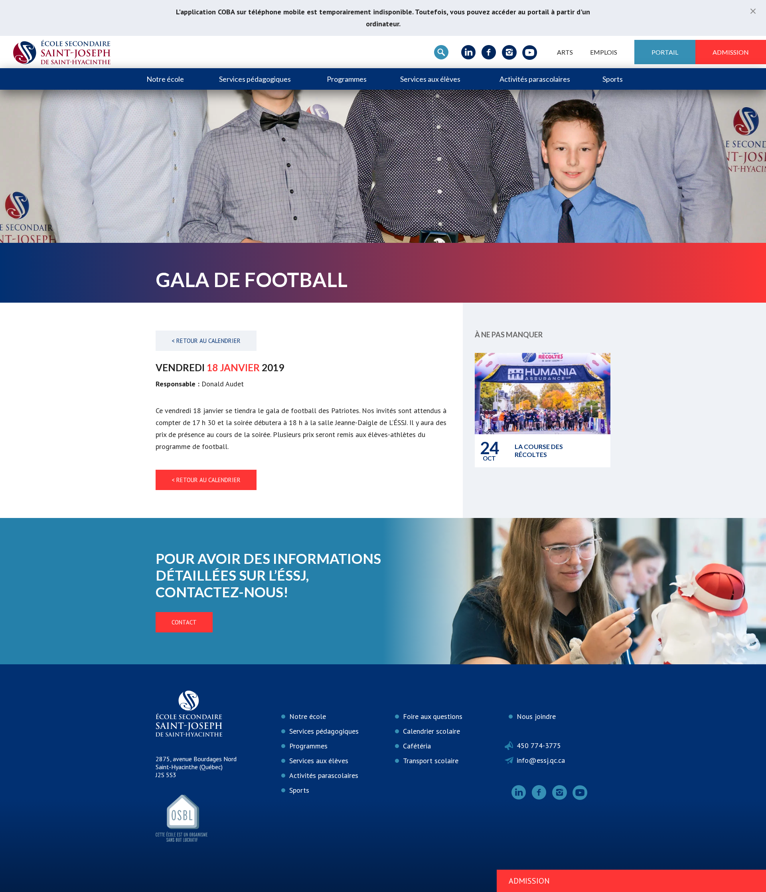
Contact (184, 622)
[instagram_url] (509, 52)
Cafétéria (417, 745)
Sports (612, 79)
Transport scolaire (430, 760)
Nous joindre (536, 716)
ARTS (565, 52)
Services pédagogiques (255, 79)
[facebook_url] (489, 52)
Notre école (165, 79)
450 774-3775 (539, 745)
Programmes (347, 79)
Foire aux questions (432, 716)
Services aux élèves (430, 79)
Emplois (603, 52)
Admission (731, 52)
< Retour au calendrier (206, 341)
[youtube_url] (529, 52)
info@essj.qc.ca (541, 760)
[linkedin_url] (468, 52)
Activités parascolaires (534, 79)
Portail (664, 52)
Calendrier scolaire (431, 731)
